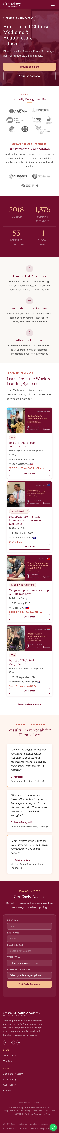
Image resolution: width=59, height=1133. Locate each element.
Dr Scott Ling (10, 1079)
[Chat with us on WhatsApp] (53, 1127)
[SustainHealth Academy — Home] (12, 4)
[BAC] (15, 120)
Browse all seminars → (29, 704)
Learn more (29, 473)
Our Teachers (10, 1084)
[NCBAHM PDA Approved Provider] (25, 129)
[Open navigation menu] (53, 4)
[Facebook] (5, 1042)
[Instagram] (12, 1042)
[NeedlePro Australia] (41, 176)
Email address (15, 945)
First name (13, 920)
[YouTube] (18, 1042)
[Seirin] (29, 185)
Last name (13, 933)
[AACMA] (18, 111)
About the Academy (29, 76)
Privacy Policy (9, 1128)
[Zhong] (35, 120)
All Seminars (9, 1055)
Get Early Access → (29, 984)
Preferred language (18, 969)
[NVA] (49, 120)
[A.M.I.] (12, 129)
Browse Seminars (29, 66)
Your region (14, 957)
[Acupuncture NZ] (41, 111)
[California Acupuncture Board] (42, 129)
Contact (7, 1090)
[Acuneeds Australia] (18, 176)
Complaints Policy (47, 1128)
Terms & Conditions (27, 1128)
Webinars (8, 1061)
